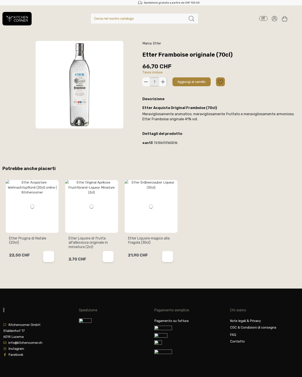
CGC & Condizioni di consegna (253, 327)
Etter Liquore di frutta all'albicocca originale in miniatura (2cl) (88, 242)
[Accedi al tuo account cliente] (274, 18)
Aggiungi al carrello (191, 82)
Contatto (237, 341)
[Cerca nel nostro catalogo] (191, 18)
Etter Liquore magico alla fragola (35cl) (149, 240)
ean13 (147, 143)
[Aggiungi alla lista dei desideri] (220, 81)
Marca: (147, 43)
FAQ (233, 335)
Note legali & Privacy (245, 321)
